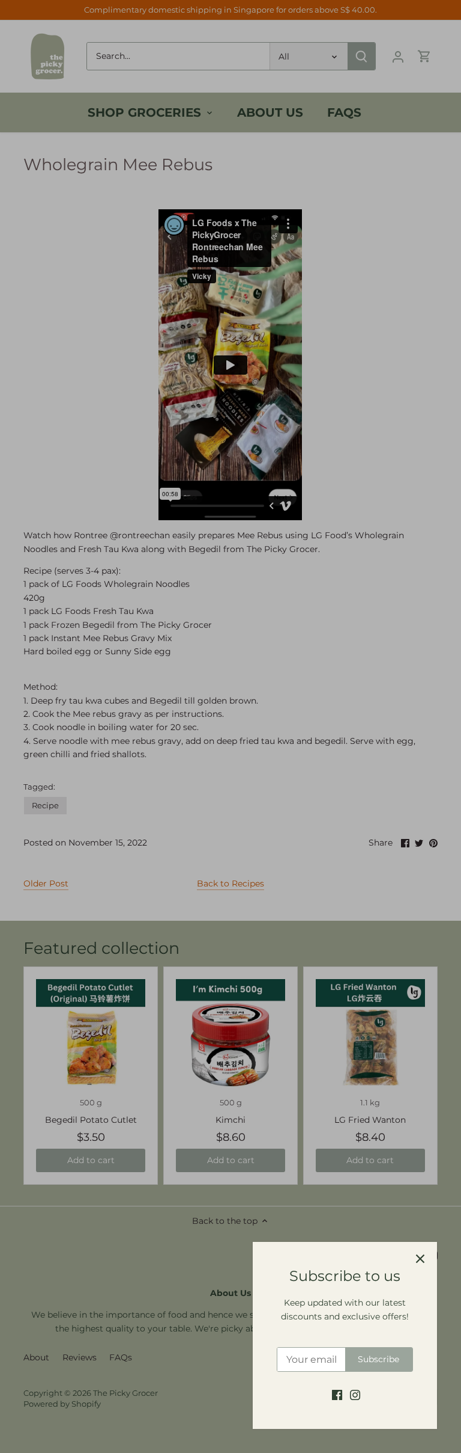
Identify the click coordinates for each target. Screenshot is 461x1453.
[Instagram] (355, 1395)
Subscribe (378, 1359)
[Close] (420, 1259)
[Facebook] (337, 1395)
